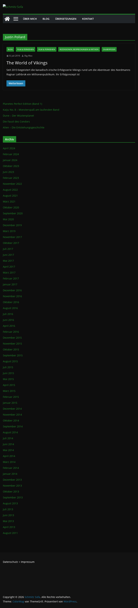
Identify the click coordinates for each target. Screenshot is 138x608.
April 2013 (9, 527)
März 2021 (9, 201)
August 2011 (10, 533)
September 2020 (13, 213)
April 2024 (9, 148)
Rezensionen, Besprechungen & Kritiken (79, 49)
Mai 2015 (8, 379)
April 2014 (9, 456)
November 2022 (12, 183)
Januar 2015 (10, 402)
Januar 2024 (10, 160)
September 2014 (13, 426)
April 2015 (9, 385)
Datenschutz (10, 562)
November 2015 (12, 343)
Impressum (27, 562)
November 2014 (12, 414)
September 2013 (13, 497)
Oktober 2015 (11, 349)
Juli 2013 (8, 509)
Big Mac (28, 55)
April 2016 (9, 325)
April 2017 (9, 266)
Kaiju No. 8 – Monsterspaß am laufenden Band (31, 109)
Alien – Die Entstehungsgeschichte (23, 127)
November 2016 (12, 296)
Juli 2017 (8, 249)
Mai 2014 (8, 450)
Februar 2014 (11, 468)
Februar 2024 (11, 154)
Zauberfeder (109, 49)
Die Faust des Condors (16, 121)
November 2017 (12, 237)
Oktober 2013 (11, 491)
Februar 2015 (11, 397)
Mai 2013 (8, 521)
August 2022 (10, 189)
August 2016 (10, 308)
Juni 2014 (8, 444)
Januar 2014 (10, 473)
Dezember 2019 (12, 225)
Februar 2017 (11, 278)
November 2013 (12, 485)
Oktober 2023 (11, 166)
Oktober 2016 (11, 302)
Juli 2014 (8, 438)
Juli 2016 (8, 314)
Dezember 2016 (12, 290)
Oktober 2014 (11, 420)
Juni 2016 (8, 320)
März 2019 (9, 231)
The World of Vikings (26, 63)
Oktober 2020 (11, 207)
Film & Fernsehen (25, 49)
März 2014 (9, 462)
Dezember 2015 (12, 337)
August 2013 (10, 503)
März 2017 (9, 272)
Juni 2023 (8, 172)
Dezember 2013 (12, 479)
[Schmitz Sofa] (7, 19)
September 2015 (13, 355)
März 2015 (9, 391)
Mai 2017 (8, 260)
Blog (46, 18)
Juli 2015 (8, 367)
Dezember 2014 (12, 408)
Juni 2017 (8, 254)
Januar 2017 (10, 284)
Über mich (30, 18)
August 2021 (10, 195)
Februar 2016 (11, 331)
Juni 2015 (8, 373)
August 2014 (10, 432)
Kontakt (88, 18)
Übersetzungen (65, 18)
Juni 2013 (8, 515)
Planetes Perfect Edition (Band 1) (22, 103)
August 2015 (10, 361)
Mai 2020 (8, 219)
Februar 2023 (11, 178)
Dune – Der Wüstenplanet (18, 115)
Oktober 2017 (11, 243)
